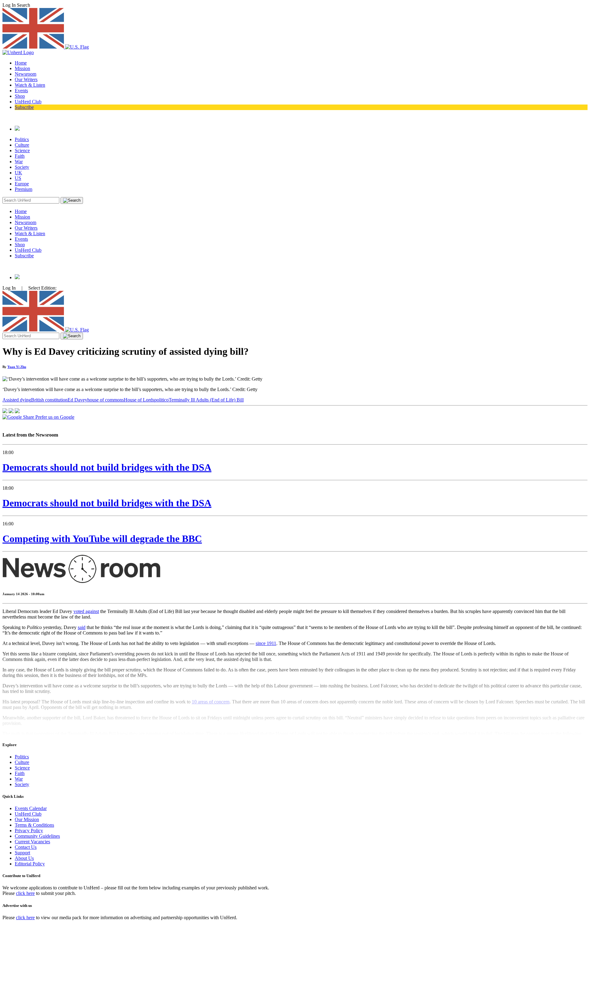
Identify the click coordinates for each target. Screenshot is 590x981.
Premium (23, 189)
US (18, 178)
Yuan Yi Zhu (16, 367)
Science (22, 150)
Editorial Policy (30, 863)
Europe (22, 183)
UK (18, 172)
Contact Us (26, 847)
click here (25, 893)
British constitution (49, 399)
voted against (86, 611)
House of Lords (139, 399)
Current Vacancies (32, 841)
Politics (22, 139)
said (81, 627)
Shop (20, 96)
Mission (22, 68)
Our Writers (26, 79)
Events (21, 90)
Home (21, 62)
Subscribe (24, 107)
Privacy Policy (29, 830)
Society (22, 167)
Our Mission (27, 819)
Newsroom (25, 74)
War (19, 161)
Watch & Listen (30, 85)
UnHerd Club (28, 101)
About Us (24, 858)
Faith (20, 156)
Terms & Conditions (34, 825)
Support (22, 852)
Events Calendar (31, 808)
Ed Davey (77, 399)
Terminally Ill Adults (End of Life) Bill (206, 399)
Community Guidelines (37, 836)
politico (161, 399)
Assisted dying (16, 399)
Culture (22, 145)
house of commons (105, 399)
